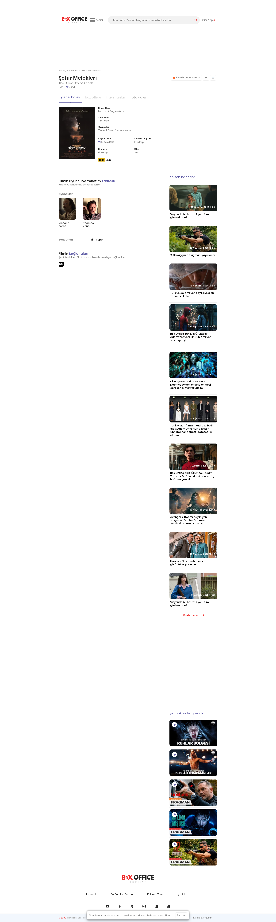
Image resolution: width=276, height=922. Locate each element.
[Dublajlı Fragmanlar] (193, 762)
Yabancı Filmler (78, 70)
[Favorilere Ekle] (206, 78)
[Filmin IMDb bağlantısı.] (61, 264)
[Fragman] (193, 852)
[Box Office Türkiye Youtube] (107, 906)
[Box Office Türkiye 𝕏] (131, 906)
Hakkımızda (90, 894)
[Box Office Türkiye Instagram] (144, 906)
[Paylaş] (213, 78)
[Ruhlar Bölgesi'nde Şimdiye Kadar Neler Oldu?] (193, 733)
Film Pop (139, 142)
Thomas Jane (123, 130)
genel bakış (70, 97)
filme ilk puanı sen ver (187, 77)
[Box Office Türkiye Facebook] (119, 906)
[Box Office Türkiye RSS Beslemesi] (168, 906)
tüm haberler (191, 615)
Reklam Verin (155, 894)
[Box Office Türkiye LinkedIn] (156, 906)
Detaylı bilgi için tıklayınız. (160, 915)
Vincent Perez (106, 130)
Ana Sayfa (63, 70)
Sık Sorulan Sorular (122, 894)
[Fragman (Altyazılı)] (193, 822)
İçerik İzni (182, 894)
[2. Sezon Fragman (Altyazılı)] (193, 792)
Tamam (181, 915)
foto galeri (138, 97)
